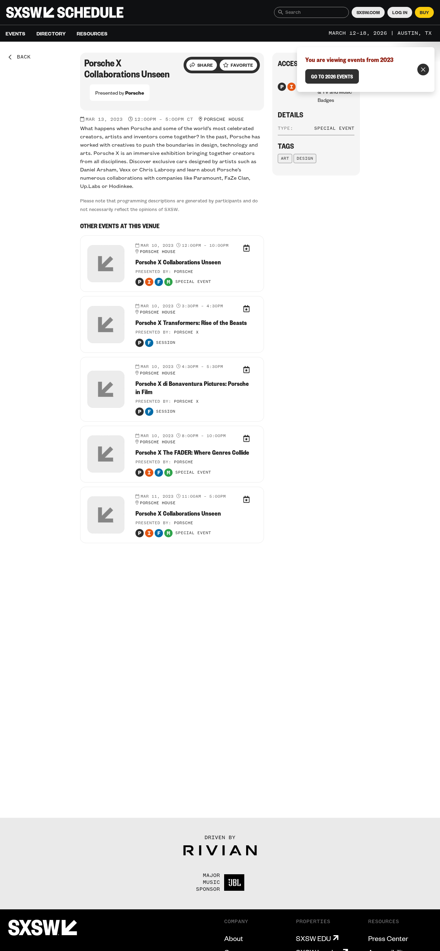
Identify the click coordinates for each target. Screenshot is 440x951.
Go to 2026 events (332, 76)
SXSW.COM (368, 12)
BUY (424, 12)
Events (15, 33)
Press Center (388, 938)
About (233, 938)
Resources (92, 33)
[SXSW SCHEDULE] (64, 12)
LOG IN (399, 12)
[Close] (423, 69)
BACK (21, 57)
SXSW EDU (313, 938)
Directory (51, 33)
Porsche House (224, 119)
